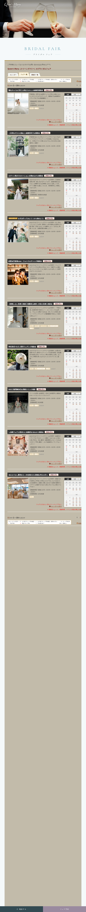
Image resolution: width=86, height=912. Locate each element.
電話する (21, 909)
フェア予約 (64, 909)
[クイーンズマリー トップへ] (13, 5)
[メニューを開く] (79, 4)
